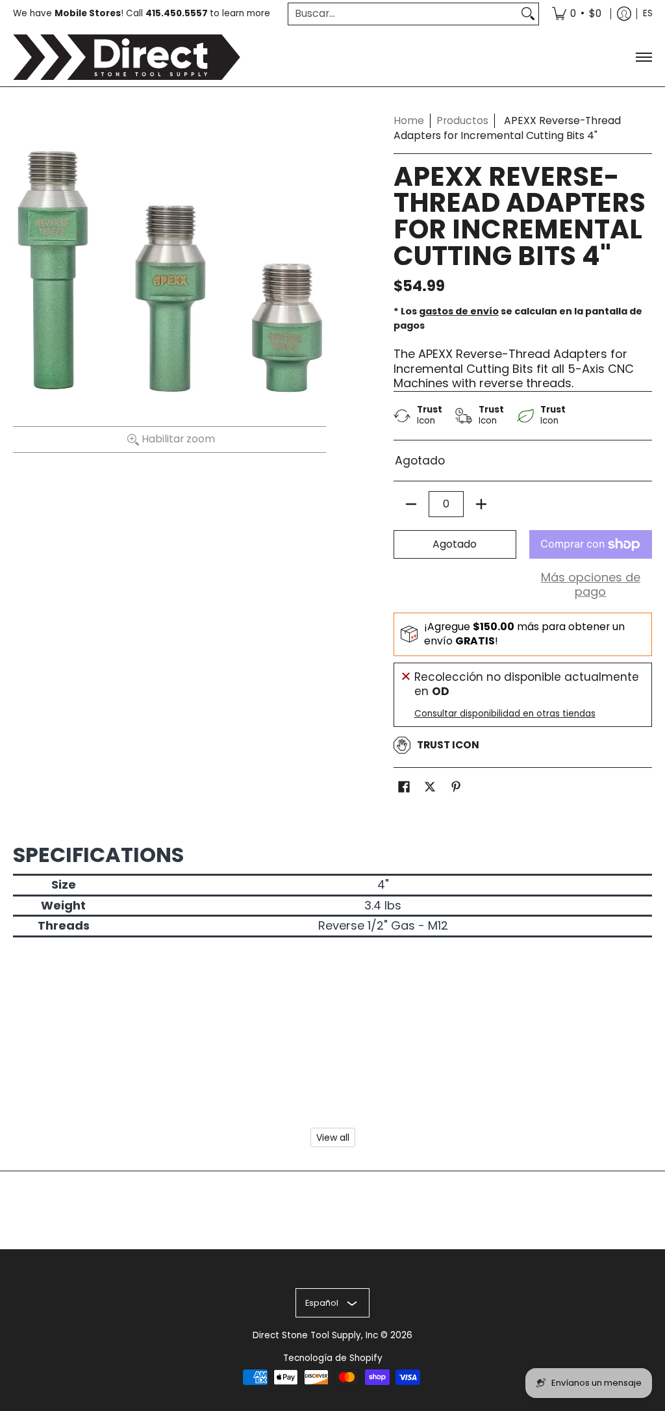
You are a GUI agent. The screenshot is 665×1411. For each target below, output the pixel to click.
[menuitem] (576, 14)
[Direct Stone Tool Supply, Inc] (126, 57)
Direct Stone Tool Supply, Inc (315, 1335)
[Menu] (643, 57)
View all (332, 1137)
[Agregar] (481, 504)
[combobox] (403, 14)
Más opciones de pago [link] (590, 585)
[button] (404, 788)
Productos (462, 120)
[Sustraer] (411, 504)
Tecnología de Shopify (333, 1358)
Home (409, 120)
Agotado (455, 544)
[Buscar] (528, 14)
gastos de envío (459, 311)
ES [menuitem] (648, 13)
